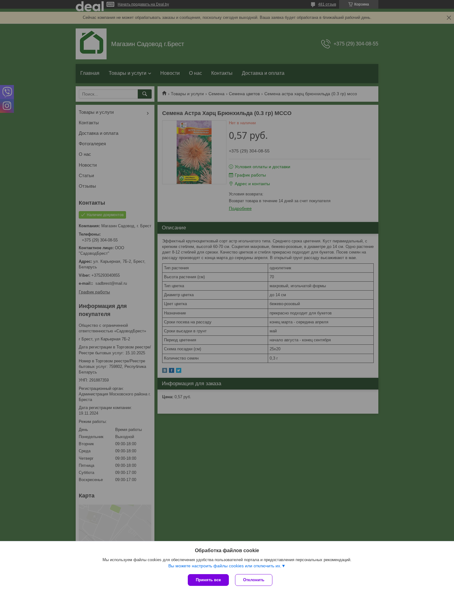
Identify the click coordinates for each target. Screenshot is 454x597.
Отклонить (253, 580)
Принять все (208, 580)
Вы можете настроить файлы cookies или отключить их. (224, 565)
